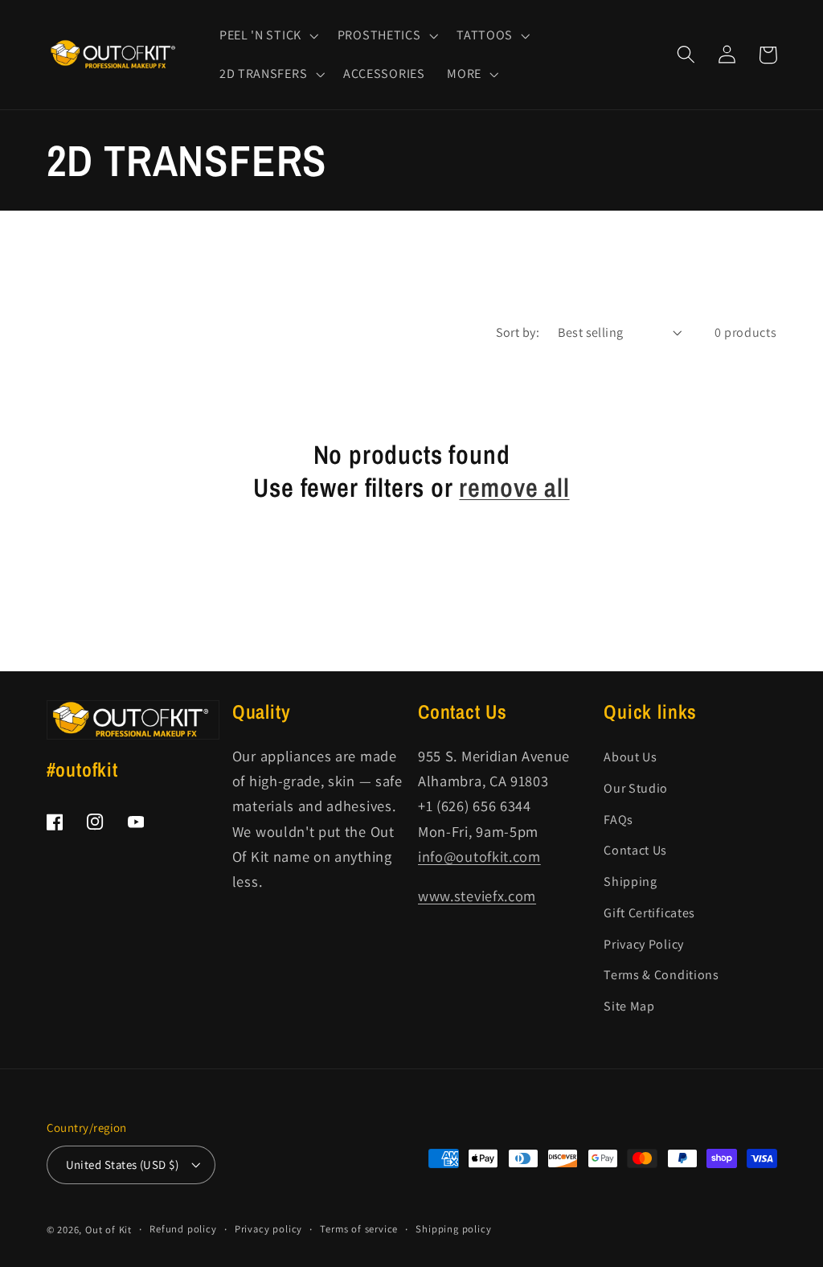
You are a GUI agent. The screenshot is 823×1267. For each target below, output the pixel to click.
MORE (464, 74)
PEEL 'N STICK (260, 35)
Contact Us (635, 850)
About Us (630, 756)
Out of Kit (108, 1229)
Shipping (630, 881)
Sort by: (518, 332)
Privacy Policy (644, 944)
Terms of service (359, 1229)
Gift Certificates (649, 912)
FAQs (618, 819)
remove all (514, 487)
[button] (267, 35)
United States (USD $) (122, 1164)
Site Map (629, 1006)
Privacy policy (268, 1229)
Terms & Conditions (661, 974)
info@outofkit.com (479, 856)
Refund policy (182, 1229)
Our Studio (636, 788)
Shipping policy (453, 1229)
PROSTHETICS (379, 35)
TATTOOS (485, 35)
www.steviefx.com (477, 895)
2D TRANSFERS (263, 74)
